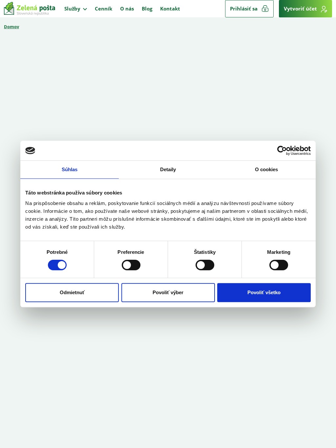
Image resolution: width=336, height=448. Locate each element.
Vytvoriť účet (301, 8)
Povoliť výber (168, 292)
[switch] (131, 265)
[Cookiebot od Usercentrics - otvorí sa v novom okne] (282, 150)
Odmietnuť (72, 292)
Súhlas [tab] (70, 169)
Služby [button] (73, 8)
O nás (127, 8)
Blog (147, 8)
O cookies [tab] (266, 169)
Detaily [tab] (168, 169)
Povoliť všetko (264, 292)
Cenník (103, 8)
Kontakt (170, 8)
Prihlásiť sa (244, 8)
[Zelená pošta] (29, 8)
